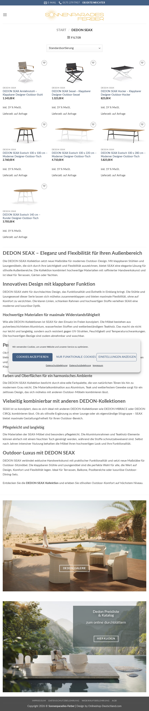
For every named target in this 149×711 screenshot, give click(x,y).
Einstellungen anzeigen (117, 357)
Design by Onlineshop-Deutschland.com (99, 706)
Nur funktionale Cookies (75, 357)
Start (61, 30)
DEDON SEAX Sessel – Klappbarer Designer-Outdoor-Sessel (71, 93)
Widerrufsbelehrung (96, 701)
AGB (114, 701)
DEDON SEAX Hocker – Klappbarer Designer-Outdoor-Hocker (121, 93)
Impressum (98, 365)
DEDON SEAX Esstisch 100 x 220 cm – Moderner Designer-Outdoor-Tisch (74, 155)
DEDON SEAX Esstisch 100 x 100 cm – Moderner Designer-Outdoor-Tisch (25, 155)
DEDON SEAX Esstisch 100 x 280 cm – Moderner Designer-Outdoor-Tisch (123, 155)
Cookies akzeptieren (32, 357)
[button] (5, 14)
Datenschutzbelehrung (56, 365)
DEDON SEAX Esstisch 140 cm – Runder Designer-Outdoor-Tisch (21, 216)
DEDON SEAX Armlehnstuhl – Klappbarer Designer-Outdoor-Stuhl (23, 93)
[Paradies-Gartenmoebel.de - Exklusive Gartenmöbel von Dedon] (74, 15)
